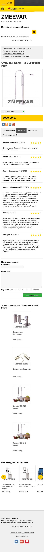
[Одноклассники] (6, 124)
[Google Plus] (13, 124)
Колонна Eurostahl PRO (12, 56)
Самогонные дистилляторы (13, 54)
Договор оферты (22, 536)
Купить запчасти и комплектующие (16, 48)
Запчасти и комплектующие (13, 51)
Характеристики (9, 130)
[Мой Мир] (10, 124)
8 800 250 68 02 (22, 40)
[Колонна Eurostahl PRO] (21, 70)
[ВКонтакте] (3, 124)
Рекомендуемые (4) (10, 135)
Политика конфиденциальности (22, 533)
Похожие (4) (32, 130)
